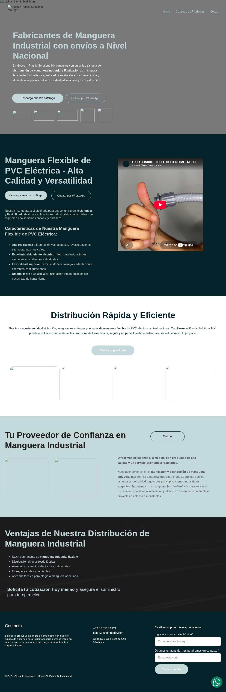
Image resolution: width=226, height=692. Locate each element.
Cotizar (167, 436)
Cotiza (214, 11)
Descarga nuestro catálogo (37, 98)
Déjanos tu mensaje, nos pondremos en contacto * (187, 650)
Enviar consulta (171, 669)
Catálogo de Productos (190, 11)
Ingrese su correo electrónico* (174, 634)
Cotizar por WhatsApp (85, 98)
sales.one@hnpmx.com (108, 632)
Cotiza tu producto (113, 350)
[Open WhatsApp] (216, 682)
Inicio (166, 11)
